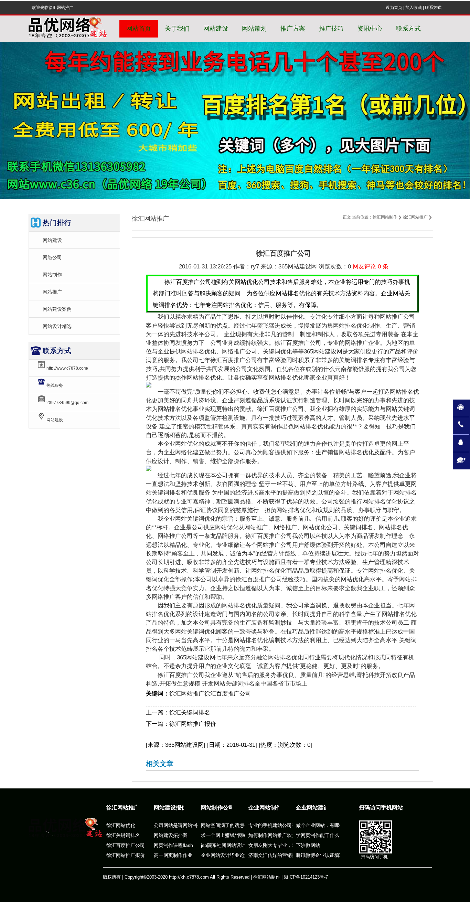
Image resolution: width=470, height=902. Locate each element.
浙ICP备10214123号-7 (306, 877)
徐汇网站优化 (120, 825)
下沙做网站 (308, 845)
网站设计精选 (57, 326)
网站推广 (52, 292)
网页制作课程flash (173, 845)
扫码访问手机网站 (381, 807)
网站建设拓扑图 (171, 835)
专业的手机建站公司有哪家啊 (279, 825)
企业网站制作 (264, 807)
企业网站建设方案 (318, 807)
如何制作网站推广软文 (272, 835)
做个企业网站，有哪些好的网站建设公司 (339, 825)
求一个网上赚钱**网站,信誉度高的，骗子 (244, 835)
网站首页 (138, 28)
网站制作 (52, 274)
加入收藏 (413, 7)
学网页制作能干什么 (317, 835)
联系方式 (433, 7)
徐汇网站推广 (415, 217)
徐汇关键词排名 (189, 712)
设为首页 (394, 7)
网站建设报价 (170, 807)
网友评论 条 (370, 266)
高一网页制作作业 (173, 855)
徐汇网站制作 (385, 217)
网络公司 (52, 257)
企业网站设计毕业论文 (225, 855)
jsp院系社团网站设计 (223, 845)
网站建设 (52, 240)
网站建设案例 (57, 309)
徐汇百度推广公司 (227, 693)
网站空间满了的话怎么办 (227, 825)
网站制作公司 (217, 807)
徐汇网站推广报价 (192, 724)
